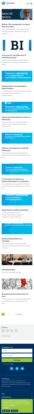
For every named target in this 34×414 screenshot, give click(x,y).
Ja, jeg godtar (8, 363)
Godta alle (6, 410)
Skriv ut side (7, 336)
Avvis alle (14, 410)
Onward (19, 314)
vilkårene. (12, 363)
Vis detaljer (5, 407)
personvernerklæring (10, 405)
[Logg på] (27, 3)
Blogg (3, 52)
